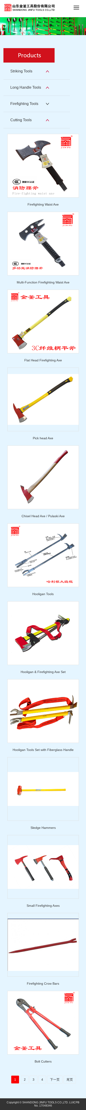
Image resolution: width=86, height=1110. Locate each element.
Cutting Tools (21, 120)
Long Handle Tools (25, 87)
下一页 (55, 1079)
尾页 (70, 1079)
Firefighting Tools (24, 104)
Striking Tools (21, 71)
